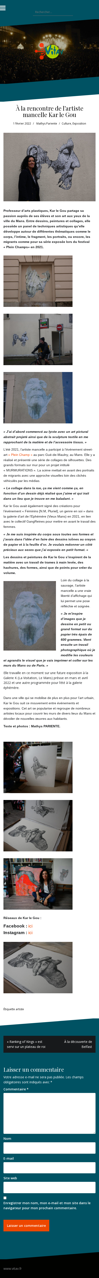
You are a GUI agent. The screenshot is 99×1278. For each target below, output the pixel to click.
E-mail (8, 1158)
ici (30, 926)
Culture (66, 123)
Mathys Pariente (46, 123)
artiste (20, 1009)
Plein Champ (20, 455)
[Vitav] (50, 51)
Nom (7, 1138)
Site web (10, 1178)
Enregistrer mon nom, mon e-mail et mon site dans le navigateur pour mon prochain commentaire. (46, 1205)
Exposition (79, 123)
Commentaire (16, 1089)
